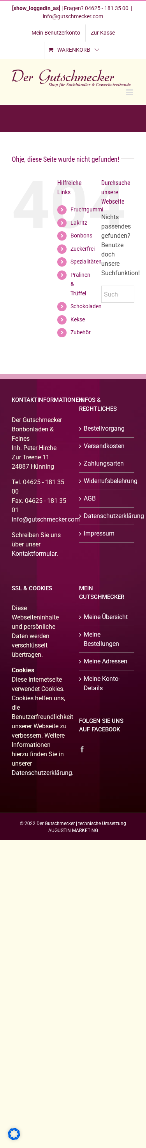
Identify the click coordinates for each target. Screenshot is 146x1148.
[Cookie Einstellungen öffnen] (14, 1138)
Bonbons (81, 235)
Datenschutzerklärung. (43, 772)
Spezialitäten (86, 261)
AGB (90, 498)
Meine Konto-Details (102, 683)
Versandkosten (104, 446)
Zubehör (80, 332)
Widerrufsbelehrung (107, 481)
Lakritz (78, 223)
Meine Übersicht (106, 617)
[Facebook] (82, 749)
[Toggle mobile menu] (130, 92)
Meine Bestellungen (101, 639)
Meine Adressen (105, 661)
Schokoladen (86, 306)
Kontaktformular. (35, 553)
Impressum (99, 533)
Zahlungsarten (104, 463)
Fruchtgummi (86, 209)
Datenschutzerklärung (107, 516)
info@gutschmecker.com (73, 16)
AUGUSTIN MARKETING (73, 830)
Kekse (77, 319)
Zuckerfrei (82, 249)
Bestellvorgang (104, 428)
